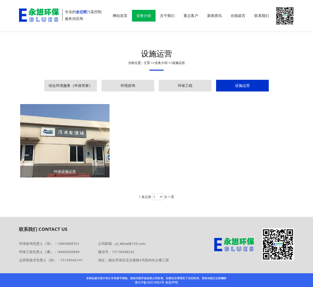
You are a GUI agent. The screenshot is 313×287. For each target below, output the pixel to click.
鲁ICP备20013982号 (149, 282)
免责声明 (171, 282)
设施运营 (178, 63)
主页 (147, 63)
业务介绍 (161, 63)
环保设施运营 (65, 171)
